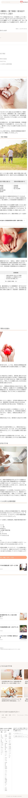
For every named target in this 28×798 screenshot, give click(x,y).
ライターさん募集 (10, 742)
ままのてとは (6, 759)
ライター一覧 (6, 740)
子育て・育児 (2, 746)
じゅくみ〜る (10, 755)
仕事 (3, 715)
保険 (6, 715)
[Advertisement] (14, 311)
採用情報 (10, 737)
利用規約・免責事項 (6, 765)
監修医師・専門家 (6, 746)
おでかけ (4, 717)
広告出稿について (10, 749)
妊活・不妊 (2, 736)
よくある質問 (6, 789)
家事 (10, 715)
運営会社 (10, 734)
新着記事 (6, 735)
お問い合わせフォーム (21, 736)
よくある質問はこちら (17, 733)
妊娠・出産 (2, 741)
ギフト (14, 715)
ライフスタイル (2, 752)
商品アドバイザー (6, 753)
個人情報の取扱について (6, 781)
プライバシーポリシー (6, 773)
